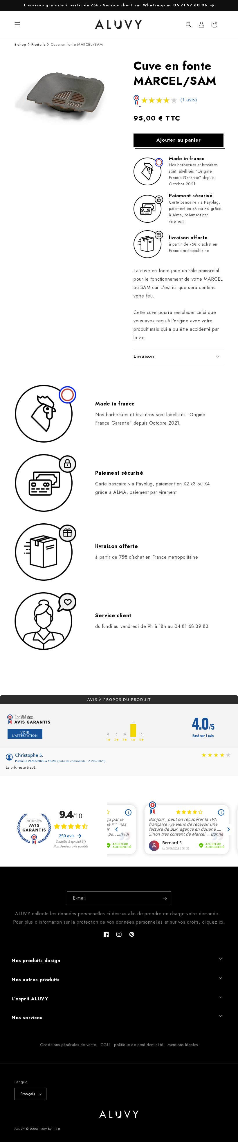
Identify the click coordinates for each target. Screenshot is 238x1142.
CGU (105, 1045)
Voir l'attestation (25, 734)
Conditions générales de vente (68, 1045)
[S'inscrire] (164, 898)
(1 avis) (189, 99)
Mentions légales (182, 1045)
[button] (17, 24)
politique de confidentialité (138, 1045)
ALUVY (20, 1128)
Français (28, 1094)
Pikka (57, 1128)
